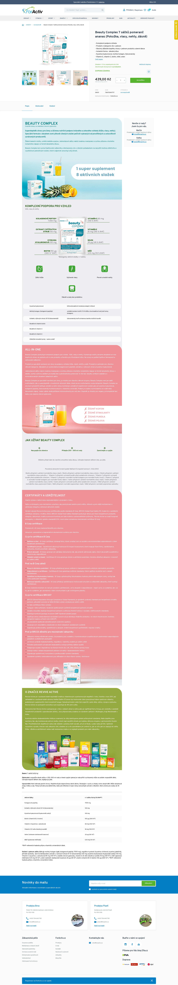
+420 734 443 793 (103, 918)
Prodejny (110, 18)
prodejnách (117, 67)
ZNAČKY (63, 18)
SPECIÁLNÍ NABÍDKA (80, 18)
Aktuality (131, 18)
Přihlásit (148, 883)
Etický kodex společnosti (30, 955)
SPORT (50, 18)
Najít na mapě (31, 926)
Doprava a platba (27, 943)
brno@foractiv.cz (140, 134)
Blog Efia (58, 958)
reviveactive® (125, 92)
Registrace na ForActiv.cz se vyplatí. (38, 981)
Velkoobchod (26, 958)
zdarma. (102, 2)
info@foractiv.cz (97, 943)
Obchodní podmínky (28, 949)
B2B (120, 18)
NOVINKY (95, 18)
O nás (57, 946)
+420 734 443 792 (35, 918)
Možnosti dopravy (145, 64)
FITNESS (39, 18)
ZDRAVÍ (26, 18)
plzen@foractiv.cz (140, 142)
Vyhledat (102, 10)
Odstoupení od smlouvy (29, 961)
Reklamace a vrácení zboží (30, 946)
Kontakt (58, 949)
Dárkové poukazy (148, 18)
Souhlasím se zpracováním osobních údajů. (104, 889)
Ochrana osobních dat (29, 952)
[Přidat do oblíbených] (149, 72)
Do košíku (140, 80)
